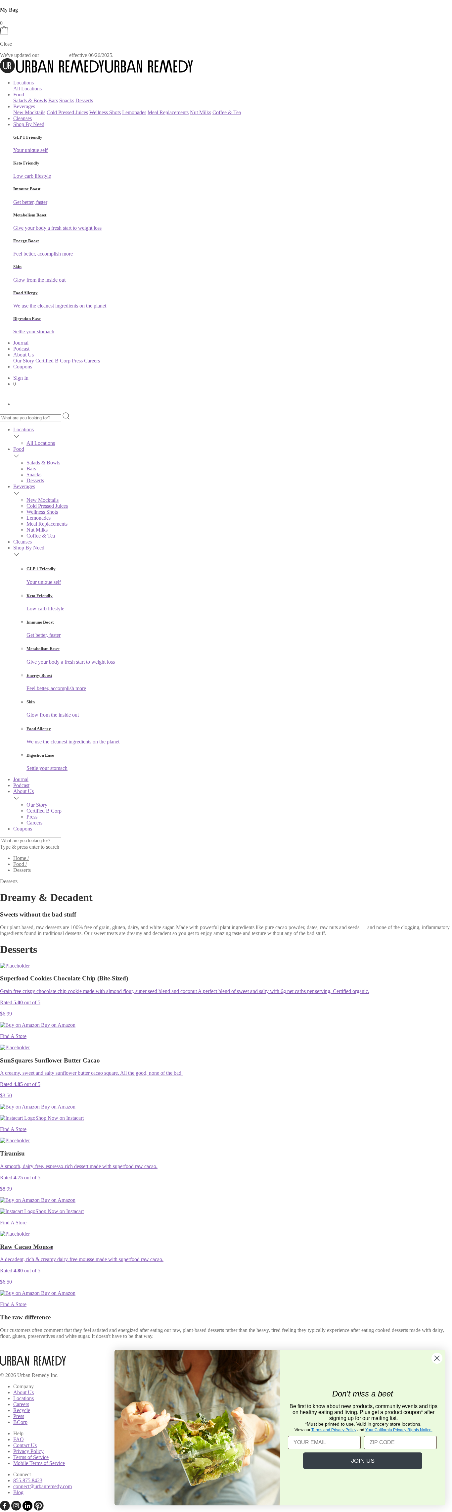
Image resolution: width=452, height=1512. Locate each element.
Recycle (21, 1410)
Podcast (21, 349)
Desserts (84, 100)
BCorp (20, 1422)
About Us (23, 791)
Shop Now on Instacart (59, 1118)
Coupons (22, 366)
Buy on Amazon (57, 1025)
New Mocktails (29, 112)
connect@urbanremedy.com (42, 1486)
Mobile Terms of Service (39, 1463)
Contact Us (25, 1445)
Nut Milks (200, 112)
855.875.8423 (27, 1480)
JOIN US (363, 1460)
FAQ (18, 1439)
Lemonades (134, 112)
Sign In (20, 378)
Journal (20, 343)
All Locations (27, 88)
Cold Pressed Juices (67, 112)
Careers (92, 360)
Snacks (66, 100)
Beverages (24, 486)
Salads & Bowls (30, 100)
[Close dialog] (437, 1358)
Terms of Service (31, 1457)
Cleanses (22, 118)
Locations (23, 82)
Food (18, 449)
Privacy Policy (28, 1451)
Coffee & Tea (226, 112)
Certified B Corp (52, 360)
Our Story (23, 360)
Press (77, 360)
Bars (53, 100)
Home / (21, 858)
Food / (20, 864)
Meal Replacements (168, 112)
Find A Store (13, 1036)
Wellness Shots (105, 112)
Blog (18, 1492)
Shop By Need (28, 124)
